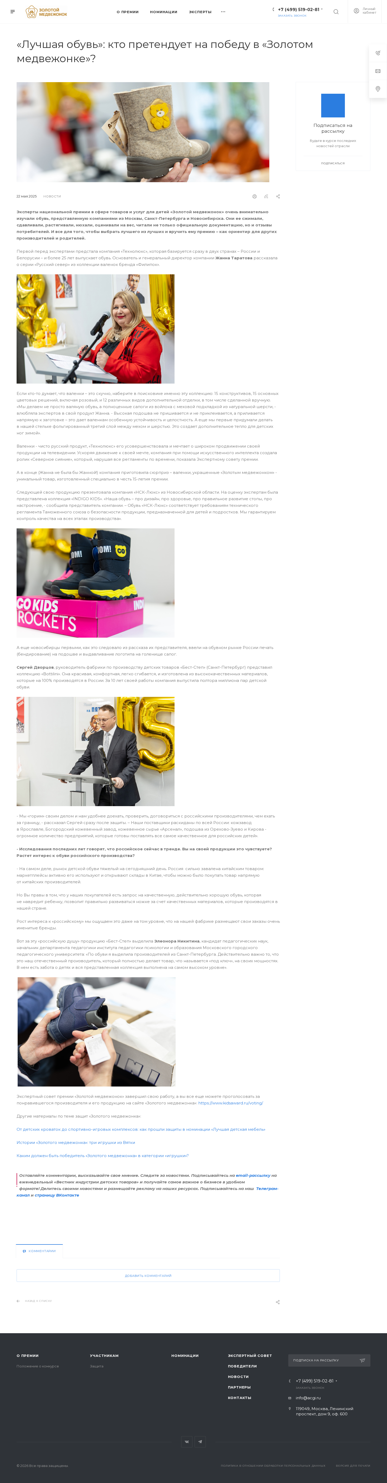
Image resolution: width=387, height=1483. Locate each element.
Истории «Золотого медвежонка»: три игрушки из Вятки (76, 1142)
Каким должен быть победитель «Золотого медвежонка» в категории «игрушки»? (103, 1155)
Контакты (239, 1398)
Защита (96, 1366)
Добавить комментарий (148, 1276)
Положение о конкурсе (38, 1366)
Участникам (104, 1355)
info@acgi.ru (308, 1397)
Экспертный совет (250, 1355)
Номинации (185, 1355)
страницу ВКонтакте (57, 1195)
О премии (27, 1355)
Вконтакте (186, 1441)
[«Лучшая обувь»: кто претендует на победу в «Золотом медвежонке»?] (143, 85)
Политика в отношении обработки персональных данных (273, 1465)
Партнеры (239, 1387)
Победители (242, 1366)
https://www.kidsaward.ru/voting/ (230, 1102)
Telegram (200, 1441)
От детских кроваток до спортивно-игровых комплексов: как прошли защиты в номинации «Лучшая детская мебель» (141, 1129)
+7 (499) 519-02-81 (298, 9)
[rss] (266, 196)
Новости (238, 1377)
